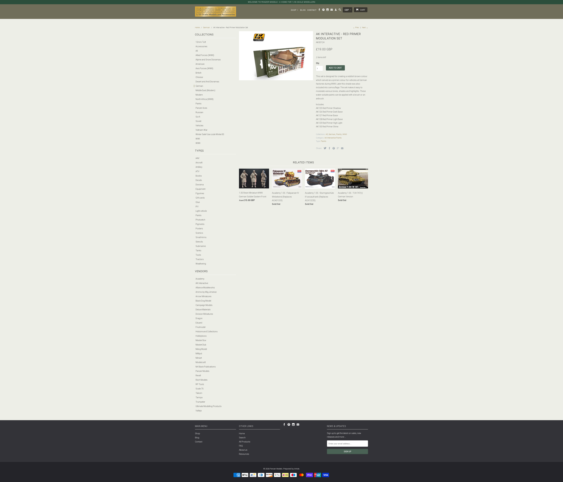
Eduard (199, 323)
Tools (198, 255)
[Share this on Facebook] (329, 148)
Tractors (200, 259)
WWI (198, 139)
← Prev (356, 27)
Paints (198, 103)
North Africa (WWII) (204, 99)
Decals (199, 180)
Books (199, 176)
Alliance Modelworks (205, 287)
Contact (312, 10)
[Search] (340, 10)
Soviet (198, 121)
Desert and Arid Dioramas (207, 81)
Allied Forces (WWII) (205, 55)
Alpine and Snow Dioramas (208, 59)
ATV (197, 171)
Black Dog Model (203, 301)
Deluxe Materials (203, 309)
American (200, 64)
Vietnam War (201, 130)
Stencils (199, 242)
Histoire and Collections (207, 331)
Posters (199, 228)
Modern (199, 95)
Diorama (200, 184)
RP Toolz (200, 384)
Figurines (200, 193)
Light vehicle (201, 211)
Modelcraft (201, 362)
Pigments (200, 224)
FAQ (241, 446)
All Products (244, 442)
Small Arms (201, 237)
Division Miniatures (204, 314)
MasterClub (201, 345)
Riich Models (201, 380)
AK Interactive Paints (333, 138)
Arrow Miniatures (203, 296)
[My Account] (336, 10)
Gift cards (200, 198)
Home (242, 433)
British (198, 73)
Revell (198, 375)
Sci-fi (198, 117)
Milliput (199, 353)
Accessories (201, 46)
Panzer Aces (201, 108)
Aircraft (199, 162)
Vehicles (199, 125)
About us (243, 450)
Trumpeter (200, 402)
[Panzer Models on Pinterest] (323, 10)
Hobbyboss (201, 336)
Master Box (201, 340)
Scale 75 (200, 389)
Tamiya (199, 397)
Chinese (199, 77)
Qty (317, 63)
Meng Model (201, 349)
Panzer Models (202, 371)
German (199, 86)
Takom (199, 393)
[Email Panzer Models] (331, 10)
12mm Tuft (201, 42)
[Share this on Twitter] (324, 148)
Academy (200, 279)
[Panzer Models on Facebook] (319, 10)
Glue (198, 202)
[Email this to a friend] (341, 148)
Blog (303, 10)
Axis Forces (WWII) (204, 68)
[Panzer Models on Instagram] (327, 10)
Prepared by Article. (291, 469)
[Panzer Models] (215, 11)
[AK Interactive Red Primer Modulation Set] (276, 55)
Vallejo (199, 410)
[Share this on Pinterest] (333, 148)
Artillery (199, 167)
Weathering (201, 264)
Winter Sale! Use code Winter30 (210, 134)
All (197, 51)
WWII (198, 143)
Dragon (199, 318)
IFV (197, 206)
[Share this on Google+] (337, 148)
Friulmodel (200, 327)
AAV (197, 158)
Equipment (200, 189)
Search (242, 437)
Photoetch (200, 220)
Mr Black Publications (206, 367)
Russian (199, 112)
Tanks (198, 250)
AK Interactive (202, 283)
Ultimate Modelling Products (209, 406)
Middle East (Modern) (205, 90)
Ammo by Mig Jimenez (206, 292)
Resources (244, 454)
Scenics (199, 233)
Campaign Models (204, 305)
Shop (294, 10)
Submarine (201, 246)
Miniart (199, 358)
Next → (365, 27)
